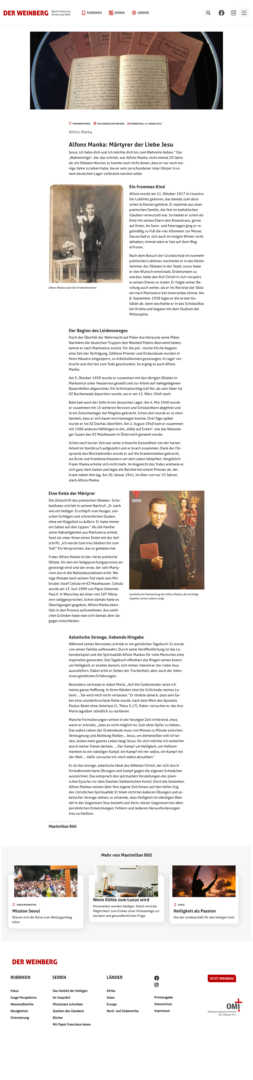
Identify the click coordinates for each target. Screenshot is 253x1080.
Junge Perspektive (23, 997)
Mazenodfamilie (22, 1004)
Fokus (14, 991)
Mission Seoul (26, 910)
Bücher (58, 1018)
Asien (111, 997)
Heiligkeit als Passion (195, 910)
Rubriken (94, 13)
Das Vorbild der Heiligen (70, 991)
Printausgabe (163, 997)
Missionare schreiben (68, 1004)
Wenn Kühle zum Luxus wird (121, 899)
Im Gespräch (61, 997)
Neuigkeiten (19, 1011)
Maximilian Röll (62, 826)
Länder (143, 13)
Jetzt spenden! (222, 978)
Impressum (162, 1011)
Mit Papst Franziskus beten (72, 1024)
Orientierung (19, 1018)
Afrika (111, 991)
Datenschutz (163, 1004)
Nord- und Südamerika (123, 1011)
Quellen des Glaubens (68, 1011)
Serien (119, 13)
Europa (112, 1004)
